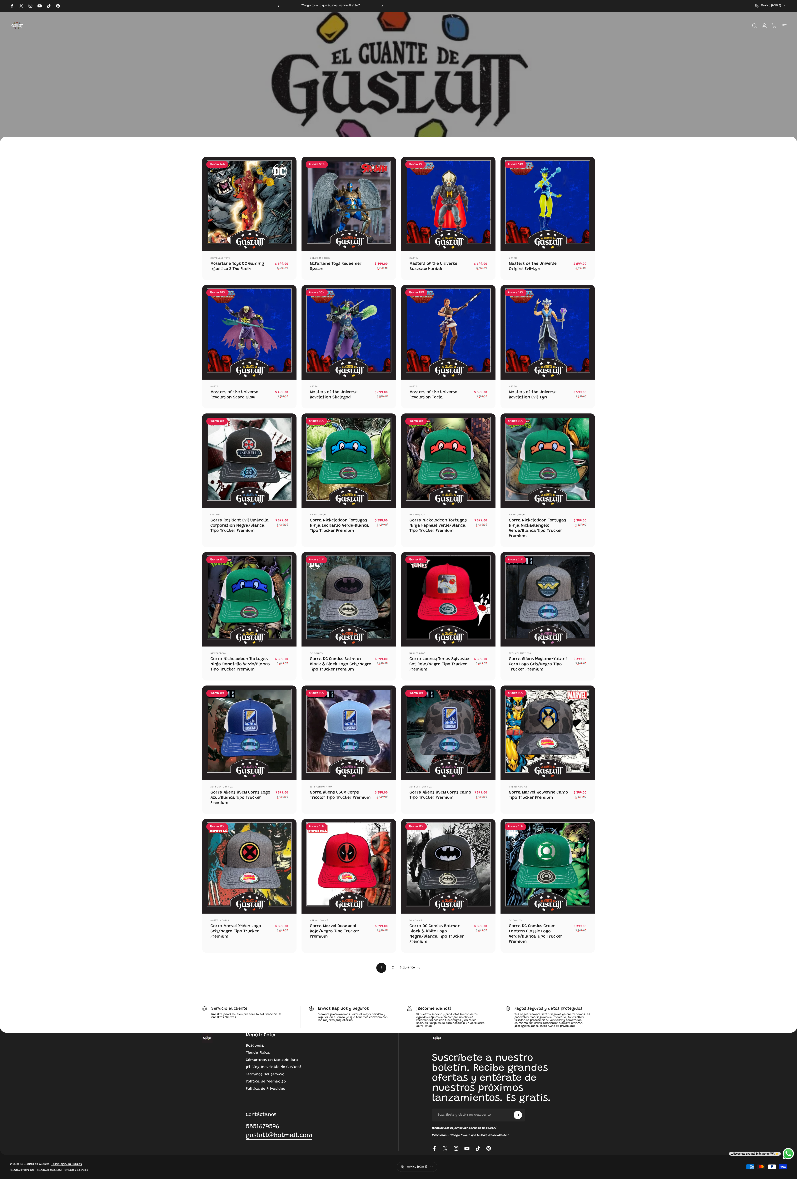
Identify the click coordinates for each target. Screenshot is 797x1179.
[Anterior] (279, 6)
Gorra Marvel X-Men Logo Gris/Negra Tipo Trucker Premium (235, 931)
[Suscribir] (518, 1115)
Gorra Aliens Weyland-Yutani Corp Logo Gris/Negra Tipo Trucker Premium (538, 664)
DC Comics (316, 653)
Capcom (215, 515)
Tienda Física (258, 1053)
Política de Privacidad (265, 1089)
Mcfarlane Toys (220, 258)
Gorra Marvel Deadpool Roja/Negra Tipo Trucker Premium (334, 931)
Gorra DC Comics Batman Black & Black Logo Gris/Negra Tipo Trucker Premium (341, 664)
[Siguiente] (381, 6)
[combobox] (771, 6)
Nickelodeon (318, 515)
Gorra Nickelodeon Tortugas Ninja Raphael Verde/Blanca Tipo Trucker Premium (438, 525)
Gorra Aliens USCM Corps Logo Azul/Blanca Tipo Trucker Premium (240, 797)
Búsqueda (255, 1046)
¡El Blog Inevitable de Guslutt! (273, 1067)
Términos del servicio (265, 1074)
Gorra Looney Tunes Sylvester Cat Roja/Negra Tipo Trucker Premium (439, 664)
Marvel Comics (518, 787)
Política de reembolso (266, 1082)
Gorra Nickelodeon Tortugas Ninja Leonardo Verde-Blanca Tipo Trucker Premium (339, 525)
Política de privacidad (49, 1170)
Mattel (413, 258)
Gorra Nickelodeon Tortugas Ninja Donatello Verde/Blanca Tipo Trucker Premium (240, 664)
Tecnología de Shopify (66, 1164)
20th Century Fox (520, 653)
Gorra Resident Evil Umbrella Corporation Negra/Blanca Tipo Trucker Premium (239, 525)
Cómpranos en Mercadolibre (272, 1060)
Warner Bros (417, 653)
